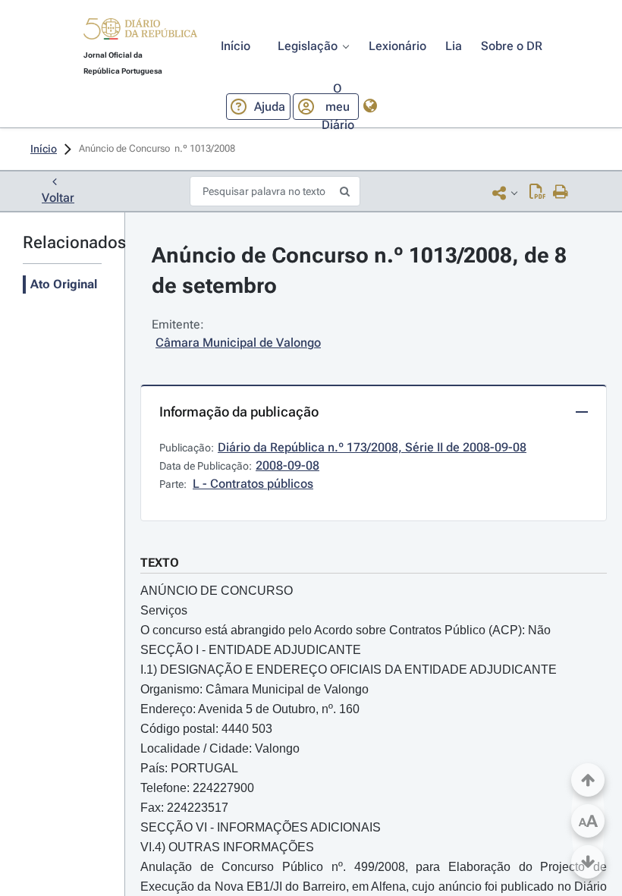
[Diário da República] (140, 32)
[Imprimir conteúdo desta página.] (561, 193)
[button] (140, 31)
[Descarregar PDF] (537, 193)
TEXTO (159, 562)
